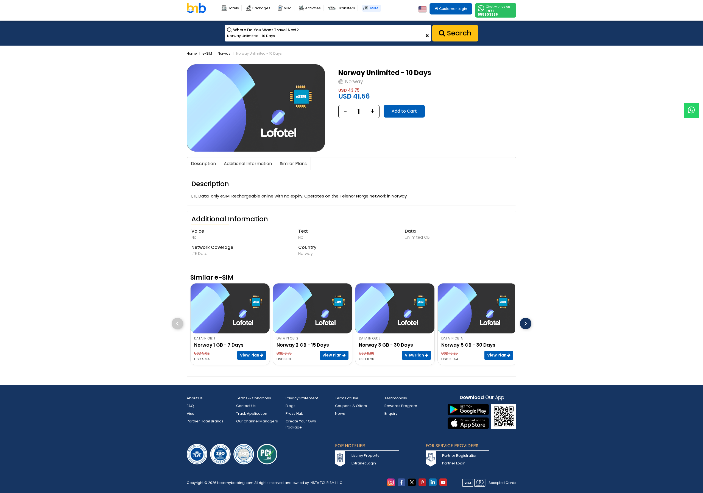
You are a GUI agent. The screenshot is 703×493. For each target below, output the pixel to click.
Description (203, 163)
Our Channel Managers (257, 421)
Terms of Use (346, 398)
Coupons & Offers (351, 405)
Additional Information (248, 163)
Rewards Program (400, 405)
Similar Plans (293, 163)
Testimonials (395, 398)
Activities (313, 8)
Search (458, 33)
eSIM (374, 8)
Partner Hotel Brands (205, 421)
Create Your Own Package (301, 424)
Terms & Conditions (253, 398)
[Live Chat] (691, 107)
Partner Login (453, 463)
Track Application (251, 413)
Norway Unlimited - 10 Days (259, 53)
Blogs (290, 405)
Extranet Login (364, 463)
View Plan (250, 355)
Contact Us (246, 405)
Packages (261, 8)
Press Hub (294, 413)
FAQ (190, 405)
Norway (224, 53)
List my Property (365, 455)
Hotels (233, 8)
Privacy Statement (302, 398)
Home (192, 53)
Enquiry (390, 413)
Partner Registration (460, 455)
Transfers (346, 8)
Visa (288, 8)
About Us (195, 398)
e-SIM (207, 53)
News (340, 413)
